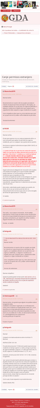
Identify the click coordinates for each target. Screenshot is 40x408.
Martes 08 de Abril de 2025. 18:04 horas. (12, 94)
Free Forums (22, 404)
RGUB (6, 129)
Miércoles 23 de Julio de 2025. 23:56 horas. (13, 330)
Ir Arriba (4, 389)
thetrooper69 (9, 296)
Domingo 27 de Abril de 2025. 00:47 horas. (13, 234)
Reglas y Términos (19, 400)
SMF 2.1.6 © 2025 (16, 402)
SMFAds (16, 404)
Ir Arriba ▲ (27, 400)
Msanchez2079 (9, 91)
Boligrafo (7, 231)
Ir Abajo (4, 86)
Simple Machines (24, 402)
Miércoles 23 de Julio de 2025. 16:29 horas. (13, 298)
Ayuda (11, 400)
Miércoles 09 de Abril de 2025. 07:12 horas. (13, 209)
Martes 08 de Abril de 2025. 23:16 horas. (12, 131)
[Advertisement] (20, 55)
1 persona (6, 200)
